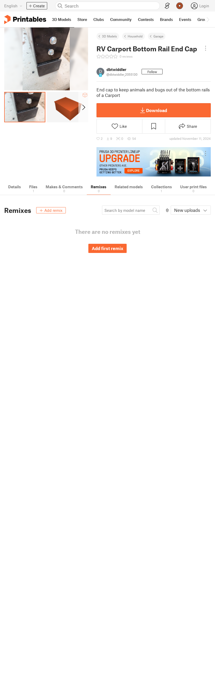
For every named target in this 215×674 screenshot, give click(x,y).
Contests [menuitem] (146, 19)
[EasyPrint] (167, 5)
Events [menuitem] (185, 19)
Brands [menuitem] (166, 19)
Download (156, 110)
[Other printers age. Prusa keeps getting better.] (153, 162)
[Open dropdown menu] (205, 48)
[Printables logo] (25, 19)
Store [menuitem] (82, 19)
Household (135, 36)
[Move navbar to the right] (207, 19)
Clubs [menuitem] (98, 19)
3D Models (109, 36)
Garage (158, 36)
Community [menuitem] (121, 19)
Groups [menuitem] (204, 19)
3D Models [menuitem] (61, 19)
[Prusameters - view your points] (179, 5)
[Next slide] (83, 107)
